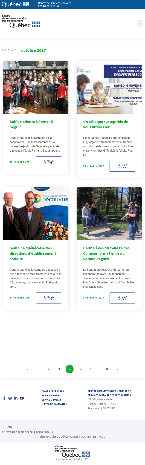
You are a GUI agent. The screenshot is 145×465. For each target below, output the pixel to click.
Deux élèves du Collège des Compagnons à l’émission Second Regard (106, 253)
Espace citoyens (52, 399)
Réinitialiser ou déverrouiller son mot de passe (72, 437)
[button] (140, 23)
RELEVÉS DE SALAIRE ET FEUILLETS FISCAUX (27, 432)
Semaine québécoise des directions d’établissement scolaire (33, 253)
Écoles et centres (53, 391)
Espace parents (51, 395)
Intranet (8, 427)
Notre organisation (54, 404)
